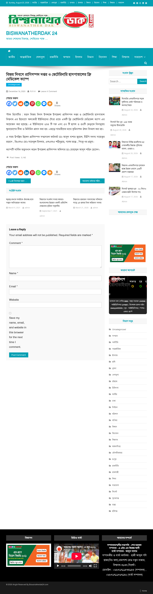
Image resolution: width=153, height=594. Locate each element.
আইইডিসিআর (133, 308)
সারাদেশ (121, 2)
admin (33, 91)
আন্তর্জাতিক (44, 2)
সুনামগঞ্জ (115, 498)
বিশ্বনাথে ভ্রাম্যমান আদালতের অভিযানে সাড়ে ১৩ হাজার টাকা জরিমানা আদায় (87, 201)
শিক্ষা (104, 2)
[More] (49, 103)
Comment (16, 243)
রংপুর (114, 459)
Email (13, 286)
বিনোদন (96, 2)
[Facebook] (9, 103)
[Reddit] (20, 103)
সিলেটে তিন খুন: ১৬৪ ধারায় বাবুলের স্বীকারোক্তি (121, 124)
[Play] (57, 565)
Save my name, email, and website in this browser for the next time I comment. (17, 332)
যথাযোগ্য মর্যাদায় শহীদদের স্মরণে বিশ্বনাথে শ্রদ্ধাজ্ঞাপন (93, 181)
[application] (76, 556)
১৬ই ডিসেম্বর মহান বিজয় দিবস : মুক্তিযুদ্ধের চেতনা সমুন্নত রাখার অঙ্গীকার (20, 181)
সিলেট (114, 491)
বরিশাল (115, 413)
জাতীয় (34, 2)
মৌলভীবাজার (117, 452)
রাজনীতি (63, 2)
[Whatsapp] (38, 103)
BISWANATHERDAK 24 (31, 33)
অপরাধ (72, 2)
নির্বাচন (115, 407)
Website (14, 300)
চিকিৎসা (115, 387)
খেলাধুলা (54, 2)
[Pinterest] (32, 103)
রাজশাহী (115, 472)
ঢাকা (114, 400)
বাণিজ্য (114, 420)
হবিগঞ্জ (114, 511)
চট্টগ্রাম (114, 381)
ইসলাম (80, 2)
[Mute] (90, 565)
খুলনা (114, 368)
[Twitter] (14, 103)
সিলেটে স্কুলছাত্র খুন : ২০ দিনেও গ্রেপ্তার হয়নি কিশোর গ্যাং (134, 190)
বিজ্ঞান (88, 2)
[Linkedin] (26, 103)
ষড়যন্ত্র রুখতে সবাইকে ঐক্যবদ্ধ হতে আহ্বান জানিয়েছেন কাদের (19, 201)
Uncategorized (14, 84)
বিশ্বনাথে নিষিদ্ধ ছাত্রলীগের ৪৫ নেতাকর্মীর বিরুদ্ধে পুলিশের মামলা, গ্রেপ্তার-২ (133, 145)
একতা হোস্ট (127, 311)
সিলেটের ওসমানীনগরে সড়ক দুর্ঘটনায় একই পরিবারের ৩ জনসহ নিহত (133, 102)
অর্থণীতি (115, 342)
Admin (124, 115)
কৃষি (113, 361)
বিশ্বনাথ (112, 2)
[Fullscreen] (95, 565)
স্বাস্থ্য (114, 504)
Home (144, 591)
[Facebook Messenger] (44, 103)
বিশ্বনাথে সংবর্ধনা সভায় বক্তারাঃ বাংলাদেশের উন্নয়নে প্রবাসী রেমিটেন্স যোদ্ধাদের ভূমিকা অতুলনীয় (53, 202)
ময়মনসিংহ (116, 446)
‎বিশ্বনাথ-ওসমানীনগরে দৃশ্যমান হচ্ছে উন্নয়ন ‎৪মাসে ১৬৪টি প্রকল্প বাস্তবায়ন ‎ (133, 168)
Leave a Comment (49, 91)
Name (13, 273)
